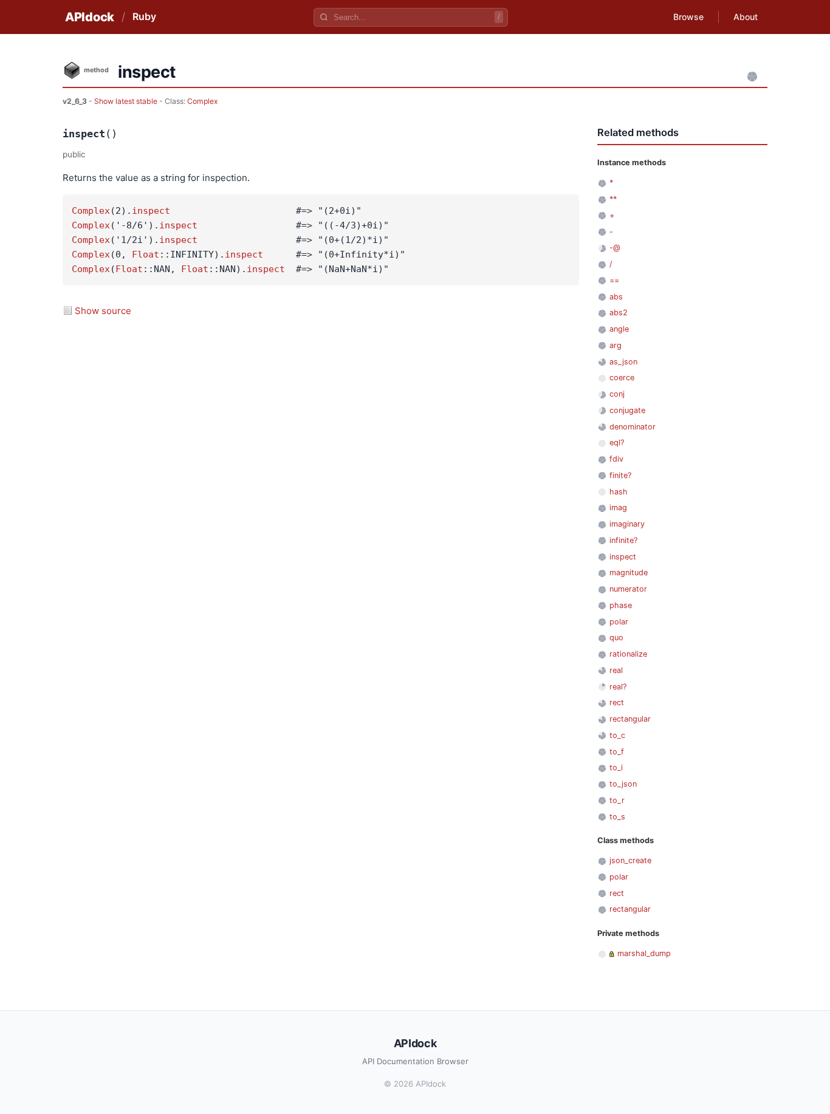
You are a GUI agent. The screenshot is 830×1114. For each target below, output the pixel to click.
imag (618, 507)
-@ (614, 247)
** (613, 198)
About (745, 17)
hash (618, 491)
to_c (617, 735)
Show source (103, 310)
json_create (630, 860)
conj (617, 393)
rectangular (630, 718)
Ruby (144, 16)
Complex (202, 101)
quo (616, 637)
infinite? (623, 540)
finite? (620, 475)
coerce (621, 377)
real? (617, 686)
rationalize (628, 653)
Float (145, 254)
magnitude (628, 572)
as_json (623, 361)
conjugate (627, 410)
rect (616, 702)
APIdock (89, 17)
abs (616, 296)
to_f (616, 751)
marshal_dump (644, 953)
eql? (616, 442)
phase (620, 605)
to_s (617, 816)
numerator (628, 588)
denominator (632, 426)
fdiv (616, 458)
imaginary (627, 523)
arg (615, 345)
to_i (616, 767)
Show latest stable (126, 101)
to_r (617, 800)
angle (619, 328)
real (616, 670)
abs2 (618, 312)
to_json (623, 783)
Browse (688, 17)
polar (618, 621)
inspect (151, 210)
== (614, 280)
